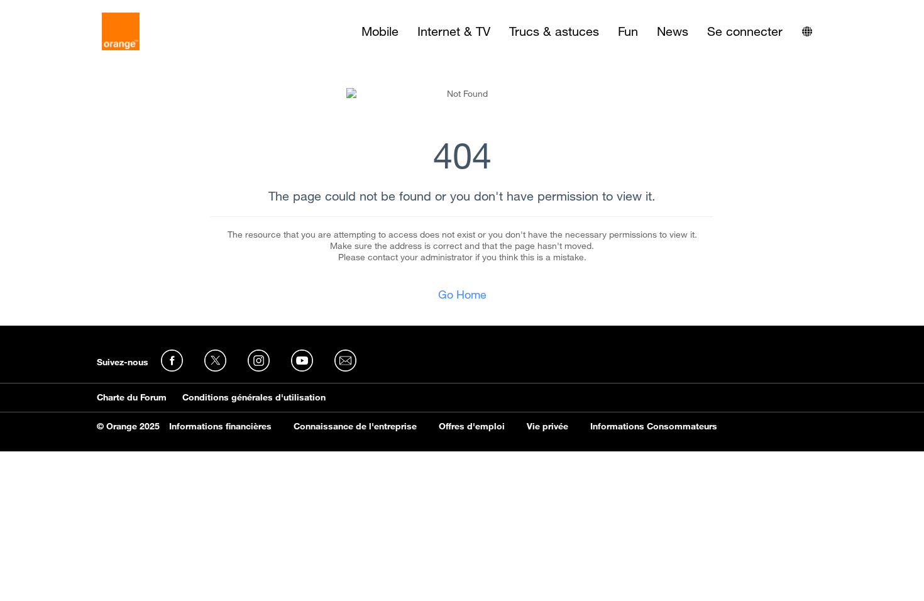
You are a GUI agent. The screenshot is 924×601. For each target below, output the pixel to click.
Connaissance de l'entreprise (355, 426)
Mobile (380, 31)
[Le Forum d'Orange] (121, 31)
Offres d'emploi (472, 426)
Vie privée (547, 426)
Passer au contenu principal (67, 9)
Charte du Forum (132, 397)
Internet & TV (453, 31)
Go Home (462, 294)
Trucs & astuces (554, 31)
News (672, 31)
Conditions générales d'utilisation (254, 397)
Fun (628, 31)
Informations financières (220, 426)
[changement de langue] (807, 31)
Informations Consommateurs (653, 426)
